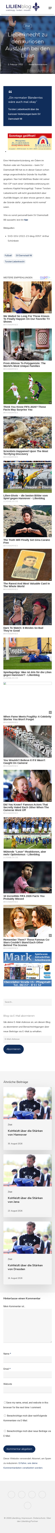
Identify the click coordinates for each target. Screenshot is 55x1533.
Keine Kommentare (38, 64)
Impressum (27, 1518)
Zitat (27, 26)
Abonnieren (14, 1049)
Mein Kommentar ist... (14, 1306)
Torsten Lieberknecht (14, 261)
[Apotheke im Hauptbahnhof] (30, 151)
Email (7, 1369)
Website (7, 1384)
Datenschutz (39, 1518)
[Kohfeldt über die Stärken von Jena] (27, 1185)
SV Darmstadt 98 (24, 255)
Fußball (8, 255)
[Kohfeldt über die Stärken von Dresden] (27, 1253)
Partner (34, 1521)
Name (7, 1353)
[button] (50, 8)
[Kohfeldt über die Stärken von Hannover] (27, 1118)
